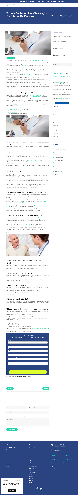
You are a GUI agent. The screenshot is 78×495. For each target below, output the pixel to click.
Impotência (31, 482)
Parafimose (31, 476)
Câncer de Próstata (23, 5)
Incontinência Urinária (59, 160)
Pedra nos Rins (55, 136)
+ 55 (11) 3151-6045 (68, 455)
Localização (53, 1)
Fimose (54, 122)
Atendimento (57, 5)
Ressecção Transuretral (59, 157)
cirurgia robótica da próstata (64, 74)
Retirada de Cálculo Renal (11, 449)
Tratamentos (34, 5)
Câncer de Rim (55, 114)
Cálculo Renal (31, 468)
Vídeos (38, 1)
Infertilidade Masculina (33, 466)
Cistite (30, 451)
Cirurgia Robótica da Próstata (60, 149)
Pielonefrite (31, 478)
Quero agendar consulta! (27, 372)
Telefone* (10, 348)
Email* (9, 344)
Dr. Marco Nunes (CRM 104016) (37, 60)
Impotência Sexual (56, 125)
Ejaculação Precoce (56, 119)
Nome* (9, 340)
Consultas (49, 5)
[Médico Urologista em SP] (11, 5)
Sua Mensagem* (11, 361)
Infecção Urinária (56, 130)
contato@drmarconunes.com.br (59, 61)
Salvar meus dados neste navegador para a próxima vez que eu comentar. (24, 416)
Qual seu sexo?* (11, 352)
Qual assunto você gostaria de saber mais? (17, 357)
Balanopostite (31, 464)
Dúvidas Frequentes (42, 58)
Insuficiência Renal (32, 472)
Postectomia (57, 174)
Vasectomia (55, 141)
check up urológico (62, 98)
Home (52, 15)
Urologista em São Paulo (57, 73)
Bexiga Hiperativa (32, 460)
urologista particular (60, 82)
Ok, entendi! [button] (11, 490)
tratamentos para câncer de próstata (60, 76)
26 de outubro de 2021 (11, 58)
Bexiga (56, 168)
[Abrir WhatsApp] (75, 492)
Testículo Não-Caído (58, 171)
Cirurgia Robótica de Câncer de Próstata (24, 378)
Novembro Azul (55, 133)
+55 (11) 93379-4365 (67, 459)
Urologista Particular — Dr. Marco (27, 1)
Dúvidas (47, 1)
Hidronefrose (31, 480)
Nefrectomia (57, 154)
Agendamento (61, 1)
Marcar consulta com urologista (62, 103)
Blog (43, 1)
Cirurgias (42, 5)
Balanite (30, 474)
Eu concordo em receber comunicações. (17, 366)
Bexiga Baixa (31, 462)
